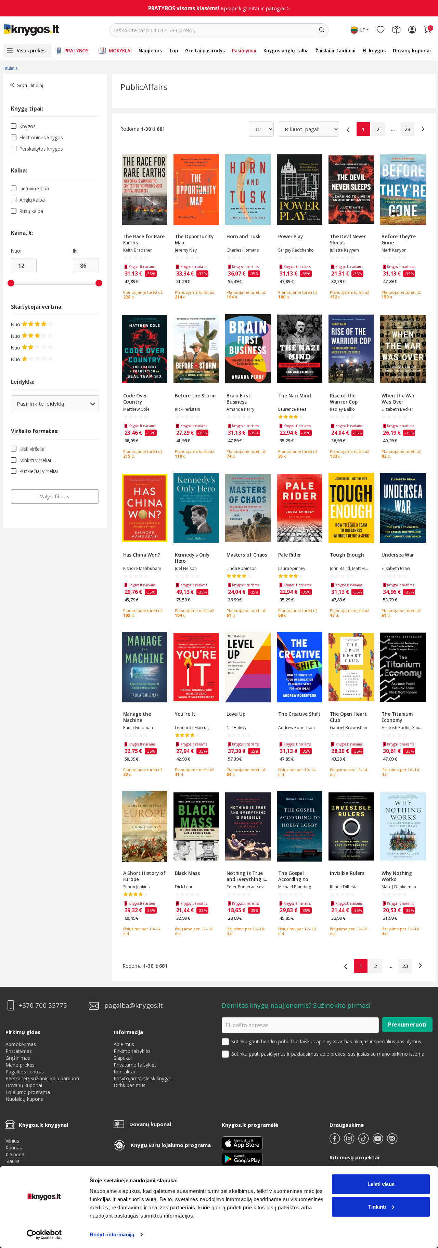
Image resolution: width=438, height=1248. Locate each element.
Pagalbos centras (24, 1071)
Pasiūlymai (244, 50)
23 (407, 129)
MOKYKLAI (120, 50)
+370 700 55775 (42, 1005)
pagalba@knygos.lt (133, 1005)
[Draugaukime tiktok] (364, 1141)
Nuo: (16, 251)
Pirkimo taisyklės (132, 1051)
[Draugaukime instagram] (350, 1141)
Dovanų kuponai (412, 50)
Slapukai (123, 1058)
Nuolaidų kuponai (24, 1099)
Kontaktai (124, 1071)
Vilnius (12, 1140)
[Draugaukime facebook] (335, 1141)
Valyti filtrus (54, 496)
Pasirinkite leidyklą (50, 406)
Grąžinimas (17, 1058)
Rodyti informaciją (112, 1234)
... (393, 129)
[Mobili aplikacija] (242, 1158)
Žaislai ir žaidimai (335, 50)
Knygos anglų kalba (286, 50)
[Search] (321, 30)
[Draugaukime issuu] (392, 1141)
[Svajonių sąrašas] (380, 30)
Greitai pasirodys (205, 50)
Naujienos (150, 50)
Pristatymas (18, 1051)
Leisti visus (381, 1184)
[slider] (11, 283)
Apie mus (124, 1044)
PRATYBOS (76, 50)
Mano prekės (20, 1064)
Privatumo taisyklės (135, 1064)
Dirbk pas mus (129, 1085)
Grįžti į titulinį (29, 85)
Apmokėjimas (20, 1044)
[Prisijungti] (412, 30)
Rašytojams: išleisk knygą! (142, 1078)
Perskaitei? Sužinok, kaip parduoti (42, 1078)
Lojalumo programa (27, 1092)
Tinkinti (377, 1206)
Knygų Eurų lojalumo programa (171, 1145)
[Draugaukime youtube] (378, 1141)
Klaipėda (14, 1154)
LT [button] (362, 30)
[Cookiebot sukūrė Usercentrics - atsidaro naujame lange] (44, 1235)
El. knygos (374, 50)
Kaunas (13, 1147)
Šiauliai (13, 1161)
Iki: (75, 251)
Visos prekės (31, 50)
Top (173, 50)
